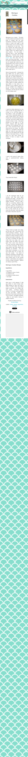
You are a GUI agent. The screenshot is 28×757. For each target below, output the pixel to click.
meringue (14, 306)
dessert (15, 304)
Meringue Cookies (14, 14)
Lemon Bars (9, 57)
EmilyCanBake (14, 302)
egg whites (20, 304)
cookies (11, 304)
